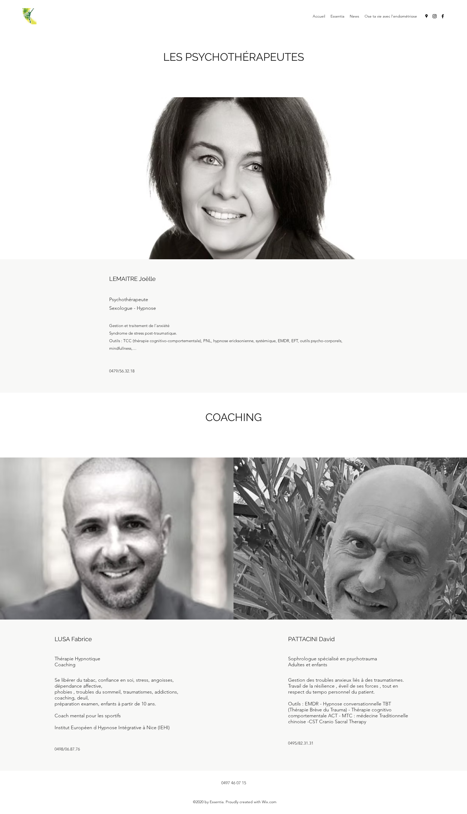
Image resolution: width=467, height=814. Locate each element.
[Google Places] (426, 16)
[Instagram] (434, 16)
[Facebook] (442, 16)
